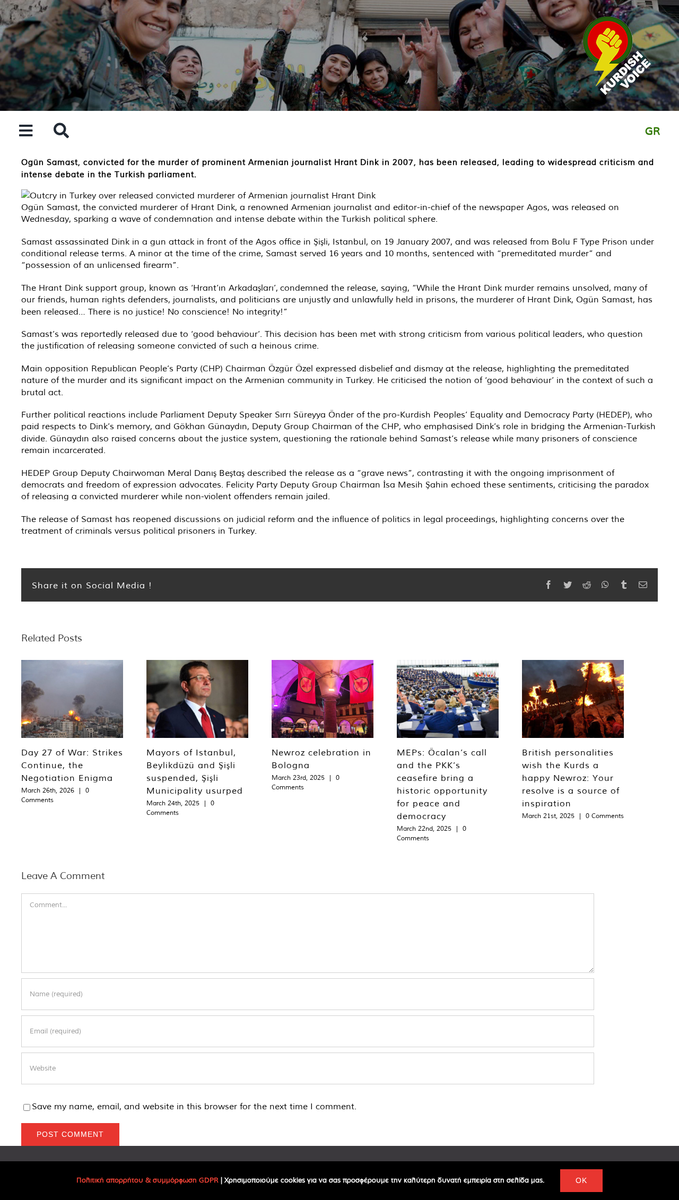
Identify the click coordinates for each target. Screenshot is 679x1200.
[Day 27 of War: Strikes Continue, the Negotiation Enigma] (72, 699)
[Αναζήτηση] (61, 131)
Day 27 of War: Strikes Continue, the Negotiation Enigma (72, 765)
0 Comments (605, 816)
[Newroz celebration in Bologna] (322, 699)
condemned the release (328, 287)
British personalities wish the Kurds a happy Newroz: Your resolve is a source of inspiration (571, 777)
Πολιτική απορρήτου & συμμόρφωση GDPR (147, 1180)
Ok (581, 1180)
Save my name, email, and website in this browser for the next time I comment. (194, 1106)
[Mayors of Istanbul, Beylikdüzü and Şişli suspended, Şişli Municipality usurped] (197, 699)
